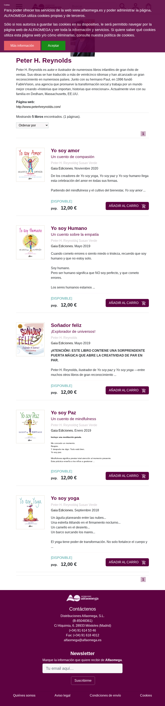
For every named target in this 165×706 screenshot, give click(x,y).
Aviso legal (62, 695)
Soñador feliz (66, 325)
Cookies (146, 695)
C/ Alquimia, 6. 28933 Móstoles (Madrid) (82, 625)
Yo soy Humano (69, 228)
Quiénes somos (24, 695)
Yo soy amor (65, 150)
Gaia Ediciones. (62, 168)
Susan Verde (88, 163)
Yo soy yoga (65, 498)
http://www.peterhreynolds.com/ (38, 107)
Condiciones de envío (105, 695)
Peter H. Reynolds (64, 163)
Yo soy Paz (63, 412)
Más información (22, 45)
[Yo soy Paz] (30, 426)
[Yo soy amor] (30, 164)
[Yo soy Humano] (30, 242)
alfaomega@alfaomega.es (82, 640)
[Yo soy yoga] (30, 512)
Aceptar (53, 45)
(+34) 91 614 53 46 (82, 630)
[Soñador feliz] (30, 339)
